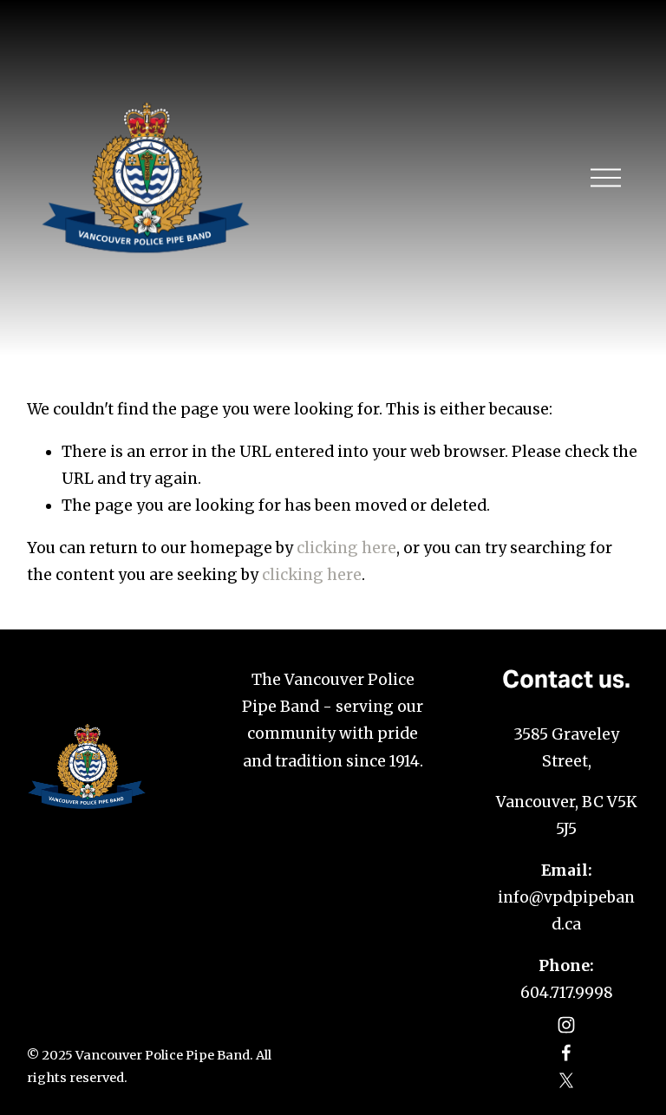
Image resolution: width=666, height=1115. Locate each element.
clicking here (346, 548)
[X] (566, 1080)
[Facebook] (566, 1052)
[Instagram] (566, 1024)
